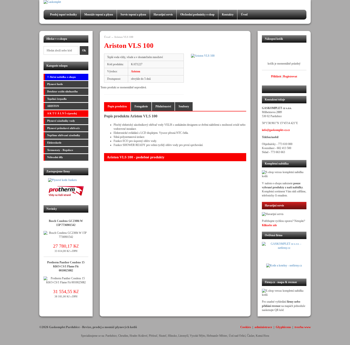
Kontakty (228, 14)
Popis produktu (117, 106)
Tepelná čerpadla (57, 98)
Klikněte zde (269, 225)
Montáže (98, 14)
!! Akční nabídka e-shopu (61, 76)
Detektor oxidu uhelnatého (62, 91)
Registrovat (290, 76)
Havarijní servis (163, 14)
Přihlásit (276, 76)
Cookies (245, 327)
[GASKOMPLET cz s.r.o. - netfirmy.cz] (284, 252)
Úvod (244, 14)
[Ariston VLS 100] (218, 56)
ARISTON (53, 106)
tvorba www (303, 327)
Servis (133, 14)
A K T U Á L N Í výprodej (62, 113)
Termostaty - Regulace (60, 150)
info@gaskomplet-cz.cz (276, 130)
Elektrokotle (54, 142)
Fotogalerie (141, 106)
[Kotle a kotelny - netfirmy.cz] (284, 268)
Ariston (135, 71)
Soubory (184, 106)
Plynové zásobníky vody (61, 120)
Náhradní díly (55, 157)
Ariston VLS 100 (123, 36)
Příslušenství (163, 106)
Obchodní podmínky (197, 14)
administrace (263, 327)
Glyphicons (283, 327)
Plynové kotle (55, 84)
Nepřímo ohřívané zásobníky (63, 135)
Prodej (63, 14)
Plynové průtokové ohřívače (63, 128)
